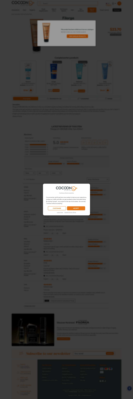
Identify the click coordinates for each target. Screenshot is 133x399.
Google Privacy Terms (70, 212)
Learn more (60, 212)
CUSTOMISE (57, 208)
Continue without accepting (66, 193)
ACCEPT (76, 208)
